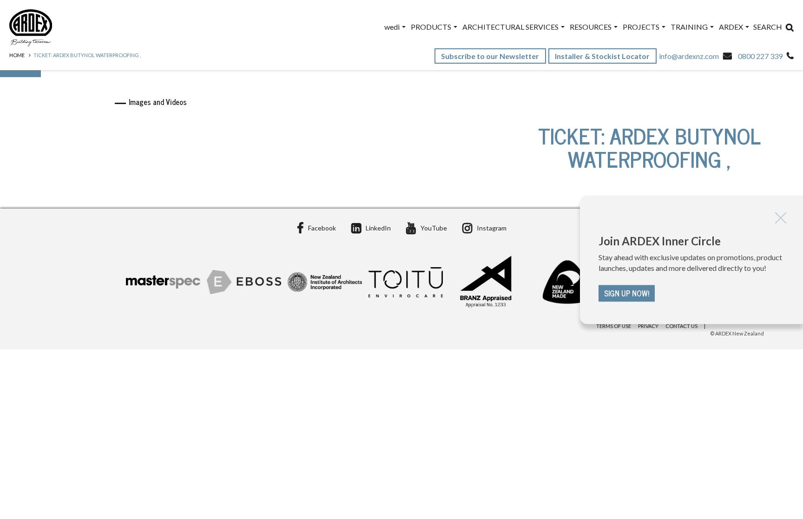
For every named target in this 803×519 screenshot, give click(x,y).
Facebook (322, 228)
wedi (392, 26)
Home (17, 55)
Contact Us (681, 326)
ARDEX (731, 26)
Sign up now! (626, 293)
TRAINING (690, 26)
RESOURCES (591, 26)
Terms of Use (613, 326)
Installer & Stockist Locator (603, 56)
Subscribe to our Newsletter (490, 56)
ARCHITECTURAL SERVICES (511, 26)
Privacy (648, 326)
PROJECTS (642, 26)
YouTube (434, 228)
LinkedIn (378, 228)
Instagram (492, 228)
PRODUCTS (432, 26)
